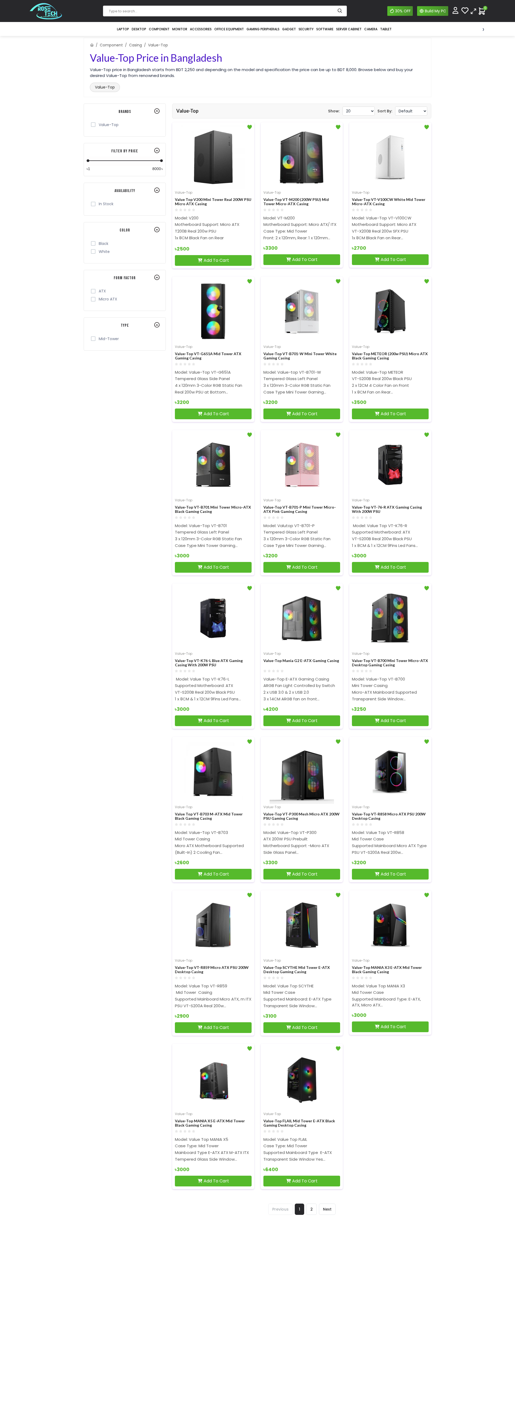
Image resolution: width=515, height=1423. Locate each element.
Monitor (179, 29)
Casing (135, 45)
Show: (334, 111)
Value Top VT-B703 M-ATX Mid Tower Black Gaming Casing (209, 816)
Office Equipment (229, 29)
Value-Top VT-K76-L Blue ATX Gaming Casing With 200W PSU (209, 663)
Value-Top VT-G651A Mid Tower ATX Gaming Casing (208, 356)
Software (324, 29)
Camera (370, 29)
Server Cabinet (349, 29)
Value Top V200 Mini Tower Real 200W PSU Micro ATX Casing (213, 201)
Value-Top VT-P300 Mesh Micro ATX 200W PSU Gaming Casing (301, 816)
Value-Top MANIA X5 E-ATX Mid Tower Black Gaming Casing (210, 1123)
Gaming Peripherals (263, 29)
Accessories (201, 29)
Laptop (123, 29)
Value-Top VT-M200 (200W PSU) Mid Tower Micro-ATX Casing (296, 201)
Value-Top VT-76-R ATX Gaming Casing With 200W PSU (387, 509)
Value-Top (105, 87)
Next (327, 1209)
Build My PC (435, 11)
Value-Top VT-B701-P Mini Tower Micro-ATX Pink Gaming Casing (299, 509)
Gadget (289, 29)
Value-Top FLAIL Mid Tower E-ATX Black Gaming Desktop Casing (299, 1123)
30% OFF (403, 11)
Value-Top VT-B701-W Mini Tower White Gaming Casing (300, 356)
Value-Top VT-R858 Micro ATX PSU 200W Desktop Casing (389, 816)
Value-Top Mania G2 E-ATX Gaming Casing (301, 661)
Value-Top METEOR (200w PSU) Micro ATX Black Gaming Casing (390, 356)
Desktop (139, 29)
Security (306, 29)
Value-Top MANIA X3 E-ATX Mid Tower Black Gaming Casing (387, 969)
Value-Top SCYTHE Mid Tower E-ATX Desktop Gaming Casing (296, 969)
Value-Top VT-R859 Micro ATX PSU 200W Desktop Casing (212, 969)
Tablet (386, 29)
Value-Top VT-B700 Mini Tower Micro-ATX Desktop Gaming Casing (390, 663)
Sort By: (384, 111)
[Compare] (473, 11)
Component (159, 29)
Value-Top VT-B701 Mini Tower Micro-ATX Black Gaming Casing (213, 509)
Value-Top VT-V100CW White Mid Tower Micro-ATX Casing (388, 201)
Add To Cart (216, 260)
